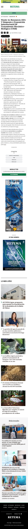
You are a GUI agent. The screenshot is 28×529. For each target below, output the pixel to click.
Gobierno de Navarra (8, 498)
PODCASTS (10, 507)
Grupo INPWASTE (7, 473)
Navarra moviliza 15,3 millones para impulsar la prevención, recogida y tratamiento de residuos (14, 494)
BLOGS (23, 505)
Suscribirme (14, 174)
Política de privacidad (16, 522)
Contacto (14, 509)
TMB (14, 157)
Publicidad (22, 507)
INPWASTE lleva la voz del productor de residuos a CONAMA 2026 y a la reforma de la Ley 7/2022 (14, 469)
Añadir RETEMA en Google (16, 32)
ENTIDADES (16, 507)
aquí (17, 126)
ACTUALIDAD (11, 505)
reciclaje (14, 161)
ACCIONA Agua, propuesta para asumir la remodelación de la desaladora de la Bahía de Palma (13, 305)
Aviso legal (9, 522)
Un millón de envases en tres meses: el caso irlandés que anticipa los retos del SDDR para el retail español (13, 443)
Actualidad (4, 16)
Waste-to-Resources (14, 155)
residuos (14, 159)
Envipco (4, 448)
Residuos (12, 16)
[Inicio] (15, 7)
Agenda (5, 507)
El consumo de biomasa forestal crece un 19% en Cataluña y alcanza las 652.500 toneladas (13, 384)
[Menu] (2, 7)
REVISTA (5, 505)
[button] (2, 33)
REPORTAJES (18, 505)
